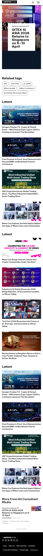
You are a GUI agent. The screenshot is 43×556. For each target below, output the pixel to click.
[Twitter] (14, 540)
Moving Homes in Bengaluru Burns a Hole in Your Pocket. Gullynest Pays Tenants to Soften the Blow (21, 355)
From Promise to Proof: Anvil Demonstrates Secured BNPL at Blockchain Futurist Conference (21, 161)
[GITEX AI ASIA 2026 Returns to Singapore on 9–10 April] (36, 508)
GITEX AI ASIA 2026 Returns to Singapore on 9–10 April (20, 38)
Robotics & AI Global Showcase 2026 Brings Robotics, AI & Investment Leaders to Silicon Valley (20, 291)
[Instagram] (6, 540)
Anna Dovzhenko (6, 518)
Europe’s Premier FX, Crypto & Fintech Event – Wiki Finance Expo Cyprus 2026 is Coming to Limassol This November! (21, 129)
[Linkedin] (8, 540)
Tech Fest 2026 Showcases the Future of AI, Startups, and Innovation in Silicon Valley (20, 323)
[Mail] (11, 540)
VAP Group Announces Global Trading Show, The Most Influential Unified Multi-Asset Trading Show (20, 193)
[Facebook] (3, 540)
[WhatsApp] (17, 540)
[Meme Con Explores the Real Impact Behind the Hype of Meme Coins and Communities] (21, 211)
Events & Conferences (19, 26)
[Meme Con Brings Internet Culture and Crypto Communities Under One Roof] (21, 247)
